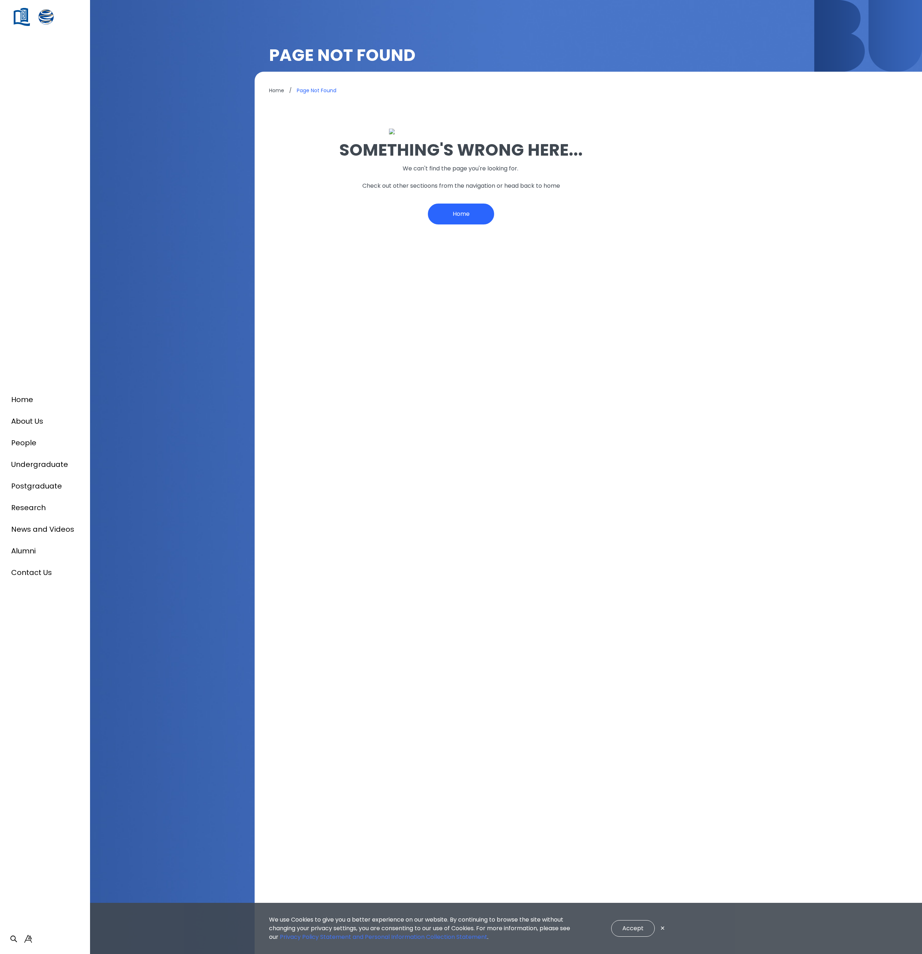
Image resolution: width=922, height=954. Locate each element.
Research (28, 508)
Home (22, 399)
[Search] (13, 939)
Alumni (23, 551)
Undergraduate (39, 464)
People (23, 443)
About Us (27, 421)
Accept (633, 928)
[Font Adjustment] (28, 939)
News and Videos (42, 529)
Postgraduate (36, 486)
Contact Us (31, 572)
